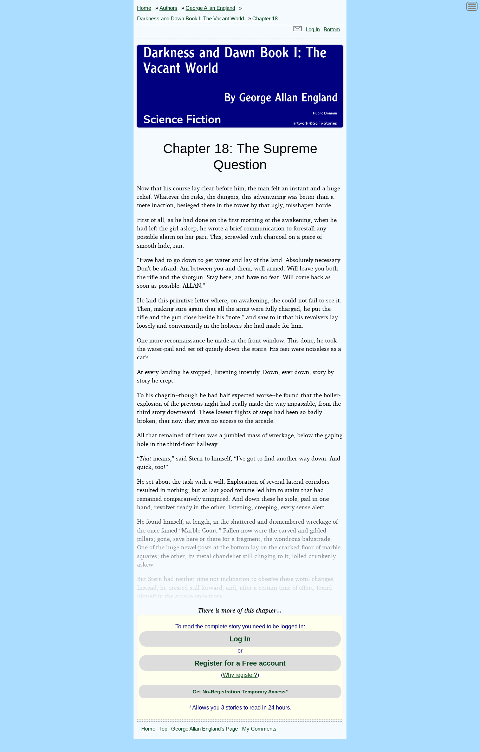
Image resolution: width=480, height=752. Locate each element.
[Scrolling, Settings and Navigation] (472, 7)
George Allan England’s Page (204, 729)
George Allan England (210, 8)
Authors (168, 8)
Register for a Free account (240, 663)
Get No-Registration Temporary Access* (240, 691)
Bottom (332, 29)
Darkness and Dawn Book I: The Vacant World (190, 18)
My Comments (259, 729)
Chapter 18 (265, 18)
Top (163, 729)
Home (144, 8)
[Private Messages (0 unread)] (297, 29)
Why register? (240, 675)
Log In (313, 29)
